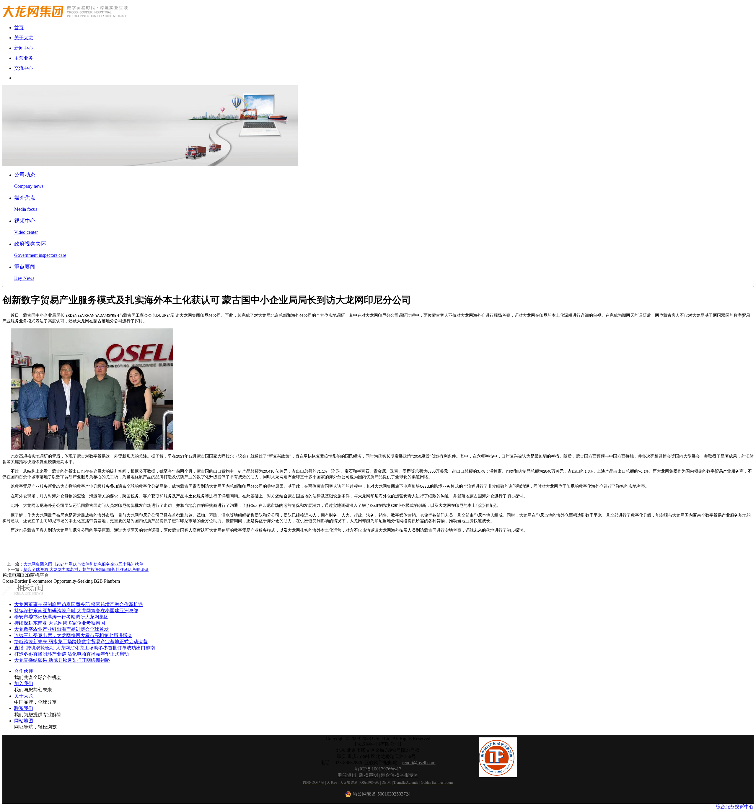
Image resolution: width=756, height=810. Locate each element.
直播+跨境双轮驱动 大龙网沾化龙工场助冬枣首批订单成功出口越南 (84, 647)
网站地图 (23, 720)
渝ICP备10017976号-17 (378, 768)
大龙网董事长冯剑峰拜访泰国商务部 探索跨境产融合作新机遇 (78, 604)
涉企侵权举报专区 (399, 775)
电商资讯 (347, 775)
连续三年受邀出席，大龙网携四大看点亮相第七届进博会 (73, 635)
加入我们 (23, 683)
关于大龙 (23, 695)
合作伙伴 (23, 671)
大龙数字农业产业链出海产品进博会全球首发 (61, 629)
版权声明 (368, 775)
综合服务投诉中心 (735, 806)
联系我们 (23, 708)
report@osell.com (418, 762)
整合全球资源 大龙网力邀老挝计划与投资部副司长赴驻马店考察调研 (86, 569)
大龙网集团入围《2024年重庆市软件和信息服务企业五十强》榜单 (83, 564)
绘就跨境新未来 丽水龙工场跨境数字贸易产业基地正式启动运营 (81, 641)
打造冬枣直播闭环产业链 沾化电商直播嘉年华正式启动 (71, 654)
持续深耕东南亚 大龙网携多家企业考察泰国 (59, 623)
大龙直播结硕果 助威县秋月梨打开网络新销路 (62, 660)
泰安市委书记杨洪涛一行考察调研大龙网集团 (61, 616)
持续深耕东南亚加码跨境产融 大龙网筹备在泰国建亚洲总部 (76, 610)
